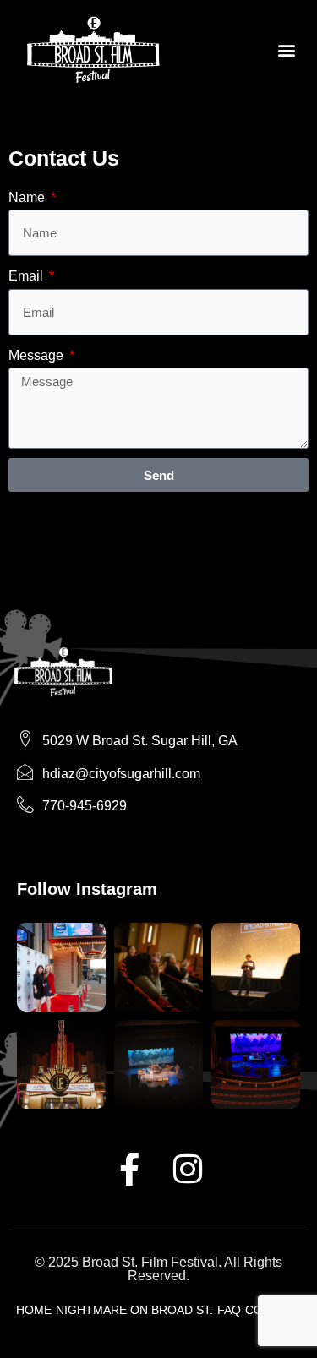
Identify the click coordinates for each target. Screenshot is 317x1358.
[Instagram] (187, 1169)
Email (27, 276)
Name (28, 197)
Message (37, 355)
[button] (286, 49)
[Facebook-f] (129, 1169)
